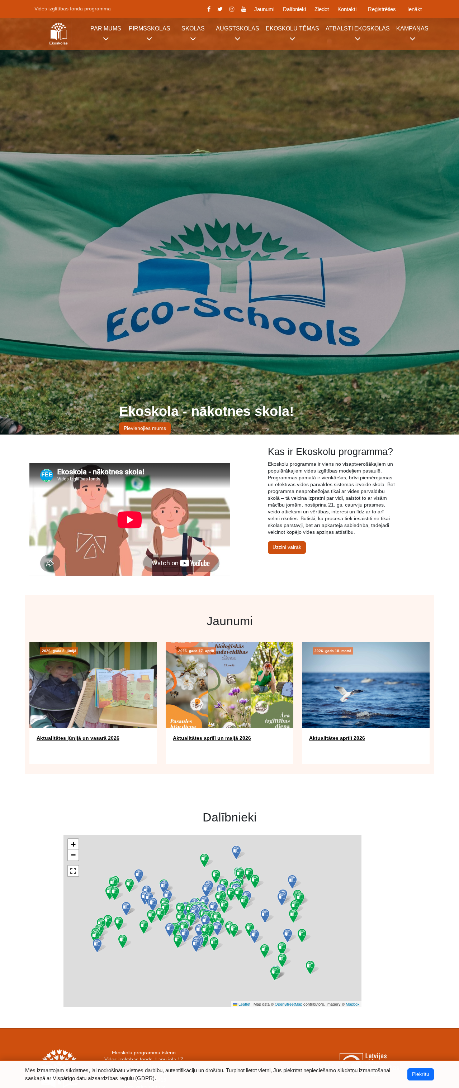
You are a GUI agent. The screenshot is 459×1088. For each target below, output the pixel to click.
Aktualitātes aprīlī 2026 (337, 738)
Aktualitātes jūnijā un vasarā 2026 (78, 738)
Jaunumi (264, 9)
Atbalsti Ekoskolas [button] (358, 28)
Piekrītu (420, 1074)
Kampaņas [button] (412, 28)
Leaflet (243, 1004)
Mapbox (353, 1004)
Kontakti (346, 9)
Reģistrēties (382, 9)
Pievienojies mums (145, 428)
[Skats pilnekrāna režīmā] (73, 871)
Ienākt (414, 9)
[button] (293, 916)
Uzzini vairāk (287, 547)
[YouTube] (244, 9)
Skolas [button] (193, 28)
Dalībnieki (294, 9)
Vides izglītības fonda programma (72, 8)
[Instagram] (232, 9)
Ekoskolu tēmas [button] (292, 28)
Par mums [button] (105, 28)
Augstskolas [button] (237, 28)
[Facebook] (208, 9)
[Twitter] (219, 9)
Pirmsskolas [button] (149, 28)
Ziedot (321, 9)
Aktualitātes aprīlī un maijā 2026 (212, 738)
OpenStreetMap (288, 1004)
